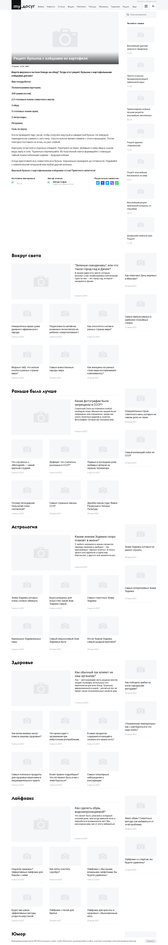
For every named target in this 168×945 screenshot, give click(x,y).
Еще (134, 7)
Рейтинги (81, 7)
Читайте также (135, 23)
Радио (126, 7)
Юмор (19, 934)
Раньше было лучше (34, 391)
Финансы (103, 7)
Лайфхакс (23, 798)
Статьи (61, 7)
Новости (51, 7)
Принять (150, 941)
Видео (71, 7)
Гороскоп (115, 7)
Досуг (28, 6)
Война (41, 7)
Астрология (24, 527)
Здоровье (22, 662)
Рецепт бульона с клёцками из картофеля (51, 58)
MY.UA (17, 4)
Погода (92, 7)
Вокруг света (26, 255)
